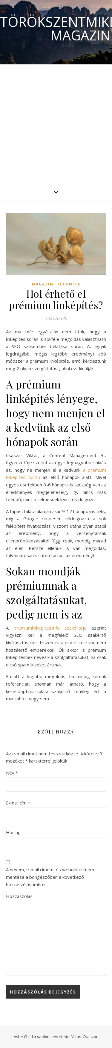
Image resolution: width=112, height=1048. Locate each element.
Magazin (42, 284)
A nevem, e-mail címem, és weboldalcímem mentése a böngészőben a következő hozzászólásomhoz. (50, 876)
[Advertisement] (56, 123)
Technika (68, 284)
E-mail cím (18, 803)
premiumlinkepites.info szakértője (53, 628)
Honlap (13, 832)
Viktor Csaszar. (85, 1036)
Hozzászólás (19, 896)
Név (12, 773)
